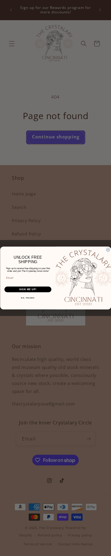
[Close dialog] (108, 250)
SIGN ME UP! (27, 289)
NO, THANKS (28, 298)
